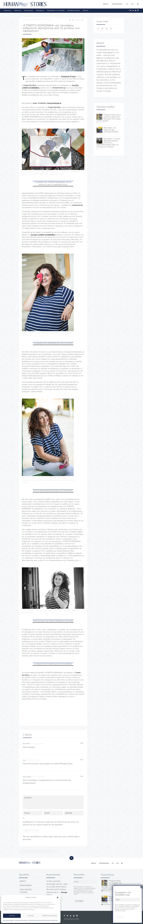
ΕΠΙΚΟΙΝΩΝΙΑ (117, 4)
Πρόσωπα (17, 10)
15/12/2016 (48, 19)
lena (24, 760)
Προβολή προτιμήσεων (49, 915)
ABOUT (105, 4)
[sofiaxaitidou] (53, 54)
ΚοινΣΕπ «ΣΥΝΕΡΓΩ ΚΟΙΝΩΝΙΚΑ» (43, 235)
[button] (58, 897)
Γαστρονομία (28, 10)
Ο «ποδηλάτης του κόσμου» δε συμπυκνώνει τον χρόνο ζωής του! (39, 850)
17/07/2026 (101, 148)
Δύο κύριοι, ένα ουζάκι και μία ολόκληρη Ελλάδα (111, 130)
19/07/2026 (101, 133)
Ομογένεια (7, 10)
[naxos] (99, 130)
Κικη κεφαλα (27, 776)
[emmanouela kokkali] (99, 117)
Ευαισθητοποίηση (73, 10)
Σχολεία (85, 10)
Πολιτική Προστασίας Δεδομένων (128, 907)
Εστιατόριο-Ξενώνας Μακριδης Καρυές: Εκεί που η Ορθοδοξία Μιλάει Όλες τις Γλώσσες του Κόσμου (108, 143)
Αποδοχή (12, 915)
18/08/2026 (101, 122)
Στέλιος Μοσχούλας (37, 19)
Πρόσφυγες (40, 10)
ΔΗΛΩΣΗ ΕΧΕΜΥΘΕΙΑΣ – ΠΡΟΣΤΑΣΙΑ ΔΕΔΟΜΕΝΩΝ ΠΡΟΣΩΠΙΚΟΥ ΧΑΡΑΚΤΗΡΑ (36, 920)
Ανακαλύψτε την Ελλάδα (55, 10)
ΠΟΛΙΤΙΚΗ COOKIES (8, 920)
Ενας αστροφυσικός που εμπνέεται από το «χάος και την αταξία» (38, 852)
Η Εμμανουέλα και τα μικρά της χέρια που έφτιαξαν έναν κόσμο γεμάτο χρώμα (109, 118)
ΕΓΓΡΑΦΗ (79, 901)
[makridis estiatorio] (99, 141)
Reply (81, 743)
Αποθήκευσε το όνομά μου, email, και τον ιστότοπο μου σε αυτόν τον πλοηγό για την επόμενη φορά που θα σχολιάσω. (51, 823)
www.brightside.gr (54, 103)
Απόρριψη (31, 915)
